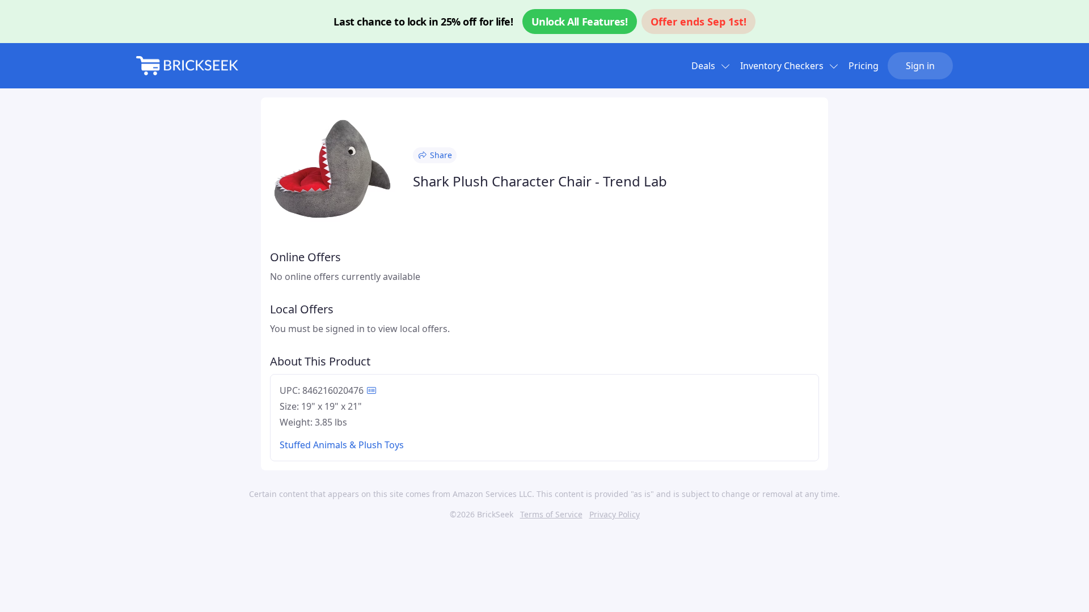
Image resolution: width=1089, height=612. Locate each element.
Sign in (920, 66)
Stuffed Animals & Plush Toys (342, 445)
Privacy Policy (614, 514)
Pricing (864, 66)
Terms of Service (551, 514)
